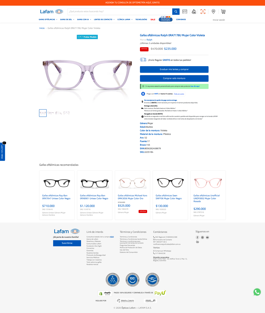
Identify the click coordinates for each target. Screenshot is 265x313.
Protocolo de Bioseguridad (96, 255)
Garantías (90, 251)
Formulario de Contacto (163, 240)
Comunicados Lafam (94, 244)
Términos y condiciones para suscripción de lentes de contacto (132, 242)
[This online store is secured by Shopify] (105, 293)
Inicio (42, 28)
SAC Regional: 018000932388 (166, 237)
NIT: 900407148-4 (160, 242)
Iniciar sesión (219, 20)
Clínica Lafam (124, 19)
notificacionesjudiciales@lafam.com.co (167, 244)
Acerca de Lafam (92, 239)
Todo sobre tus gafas (94, 262)
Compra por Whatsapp (163, 251)
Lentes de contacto (103, 19)
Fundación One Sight (94, 246)
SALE (153, 19)
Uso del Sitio (124, 250)
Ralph (149, 40)
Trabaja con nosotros (94, 260)
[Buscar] (176, 11)
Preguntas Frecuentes (127, 245)
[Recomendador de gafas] (166, 19)
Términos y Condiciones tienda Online (133, 239)
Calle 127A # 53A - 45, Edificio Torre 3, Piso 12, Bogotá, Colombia (170, 259)
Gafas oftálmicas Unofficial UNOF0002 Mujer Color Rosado (207, 199)
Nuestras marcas (92, 264)
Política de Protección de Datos (131, 247)
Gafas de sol (66, 19)
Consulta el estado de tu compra (100, 237)
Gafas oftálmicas (47, 19)
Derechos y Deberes (94, 241)
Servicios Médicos (93, 257)
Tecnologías (141, 19)
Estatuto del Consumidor (129, 252)
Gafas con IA (83, 19)
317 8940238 (160, 253)
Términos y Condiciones (128, 237)
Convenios (181, 19)
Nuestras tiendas (92, 253)
